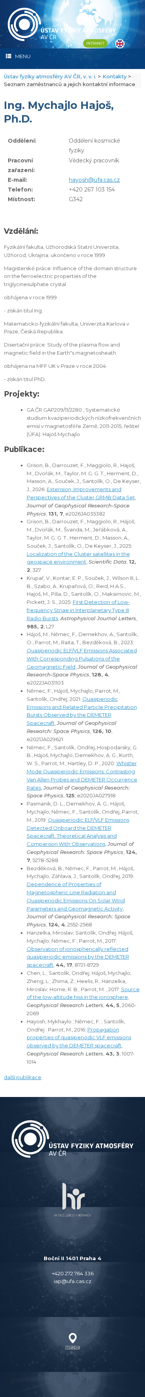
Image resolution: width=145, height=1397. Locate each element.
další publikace (22, 1077)
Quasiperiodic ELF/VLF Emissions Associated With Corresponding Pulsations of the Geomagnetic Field (82, 658)
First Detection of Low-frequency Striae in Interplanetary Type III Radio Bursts (78, 610)
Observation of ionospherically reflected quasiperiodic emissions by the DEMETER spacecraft (78, 957)
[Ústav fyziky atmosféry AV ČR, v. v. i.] (62, 24)
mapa (72, 1347)
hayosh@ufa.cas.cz (94, 179)
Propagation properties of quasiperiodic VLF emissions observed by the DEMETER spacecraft (79, 1037)
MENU (23, 56)
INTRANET (95, 43)
